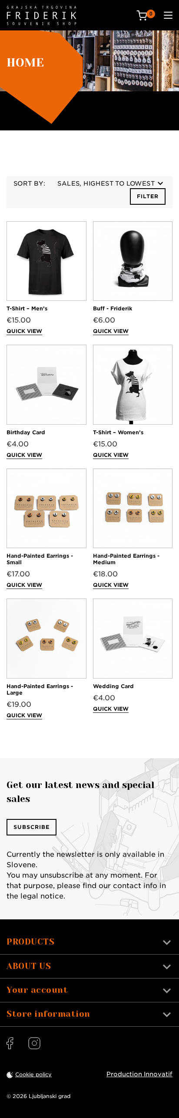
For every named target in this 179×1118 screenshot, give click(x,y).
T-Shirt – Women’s (118, 432)
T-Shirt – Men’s (27, 308)
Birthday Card (26, 432)
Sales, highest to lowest (106, 183)
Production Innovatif (139, 1074)
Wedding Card (113, 686)
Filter (148, 196)
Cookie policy (33, 1074)
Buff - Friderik (112, 308)
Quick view (24, 331)
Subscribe (31, 827)
